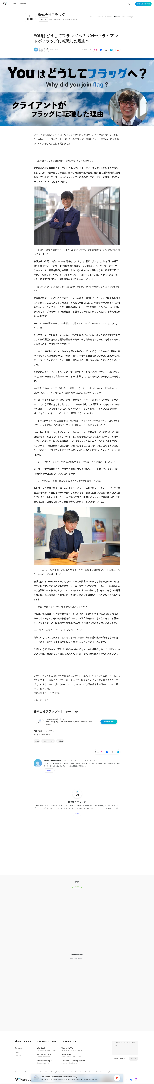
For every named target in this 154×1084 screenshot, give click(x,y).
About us (99, 17)
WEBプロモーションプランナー (46, 731)
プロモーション (49, 741)
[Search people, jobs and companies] (129, 3)
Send (133, 1059)
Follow (43, 19)
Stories (117, 17)
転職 (37, 741)
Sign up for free (143, 4)
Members (108, 17)
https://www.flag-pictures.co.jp (60, 19)
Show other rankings (76, 958)
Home (91, 17)
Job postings (127, 17)
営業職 (60, 741)
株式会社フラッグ (51, 15)
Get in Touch (119, 1059)
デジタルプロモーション (43, 734)
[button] (23, 1041)
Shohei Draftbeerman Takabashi (50, 49)
